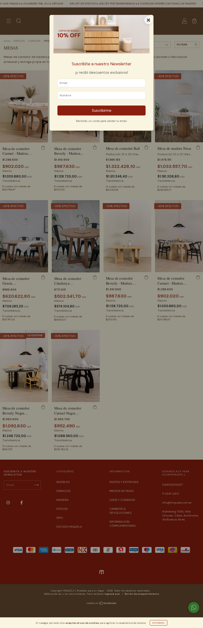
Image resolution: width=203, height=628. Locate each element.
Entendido (158, 623)
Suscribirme (101, 110)
